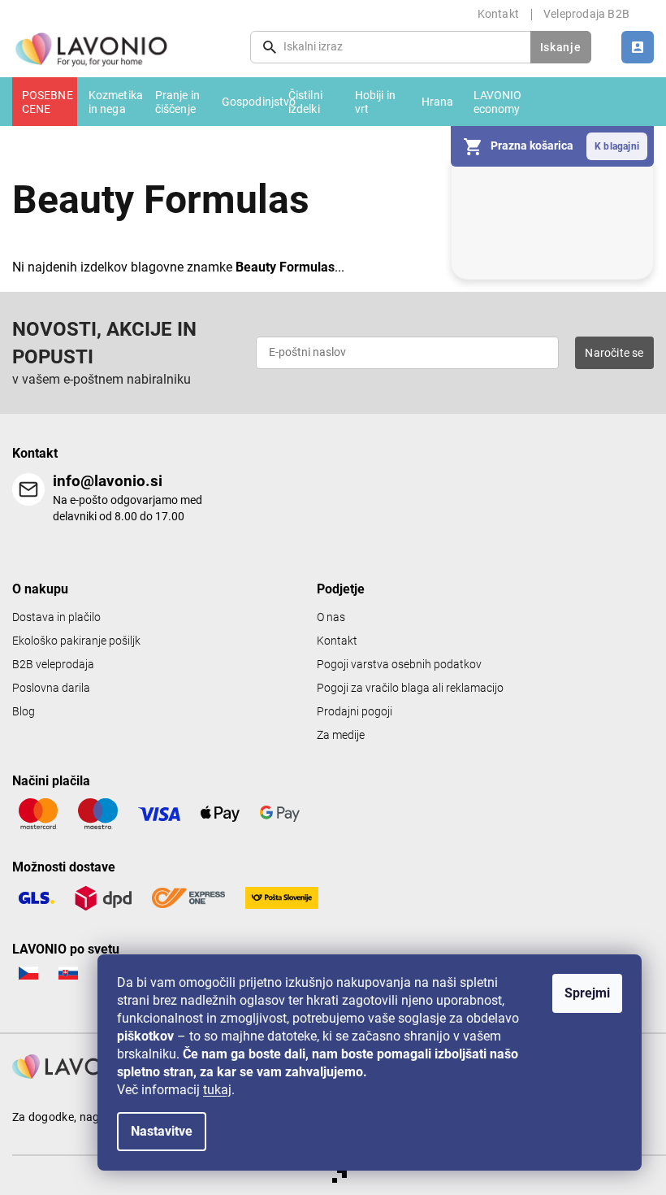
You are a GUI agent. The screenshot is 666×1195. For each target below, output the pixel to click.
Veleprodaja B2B (586, 13)
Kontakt (498, 13)
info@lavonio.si (107, 480)
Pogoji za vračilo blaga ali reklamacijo (410, 688)
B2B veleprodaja (53, 664)
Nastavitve (161, 1131)
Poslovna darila (51, 688)
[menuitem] (44, 101)
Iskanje (561, 47)
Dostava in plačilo (56, 617)
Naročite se (614, 352)
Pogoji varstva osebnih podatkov (399, 664)
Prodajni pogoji (354, 712)
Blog (23, 712)
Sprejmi (587, 993)
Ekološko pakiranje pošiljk (76, 641)
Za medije (341, 735)
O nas (331, 617)
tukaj (217, 1089)
